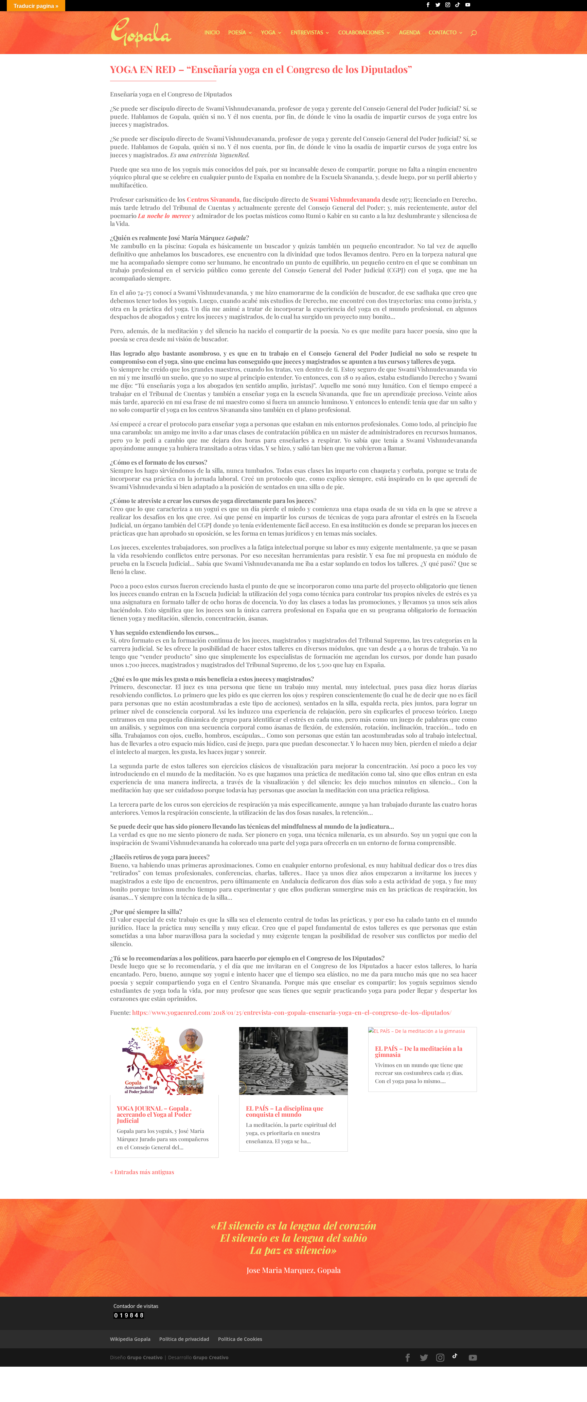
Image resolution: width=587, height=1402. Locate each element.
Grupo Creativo (145, 1357)
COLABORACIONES (361, 33)
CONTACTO (443, 33)
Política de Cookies (240, 1339)
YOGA (268, 33)
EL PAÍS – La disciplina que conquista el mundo (284, 1111)
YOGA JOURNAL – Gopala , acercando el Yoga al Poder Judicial (154, 1114)
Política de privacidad (184, 1339)
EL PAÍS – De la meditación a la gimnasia (418, 1051)
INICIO (212, 33)
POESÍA (237, 33)
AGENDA (409, 33)
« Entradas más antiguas (142, 1171)
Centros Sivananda (213, 199)
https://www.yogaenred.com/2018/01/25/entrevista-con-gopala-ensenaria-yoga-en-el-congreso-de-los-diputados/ (292, 1012)
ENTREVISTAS (307, 33)
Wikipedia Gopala (130, 1339)
